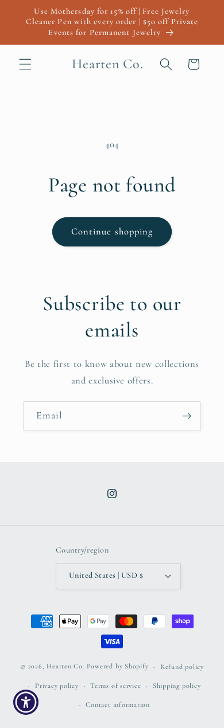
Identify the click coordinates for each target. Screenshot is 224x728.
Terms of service (115, 686)
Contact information (118, 704)
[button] (25, 64)
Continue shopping (112, 231)
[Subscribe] (186, 416)
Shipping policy (177, 686)
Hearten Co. (65, 667)
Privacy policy (57, 686)
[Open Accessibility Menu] (26, 702)
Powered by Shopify (118, 667)
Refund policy (182, 667)
